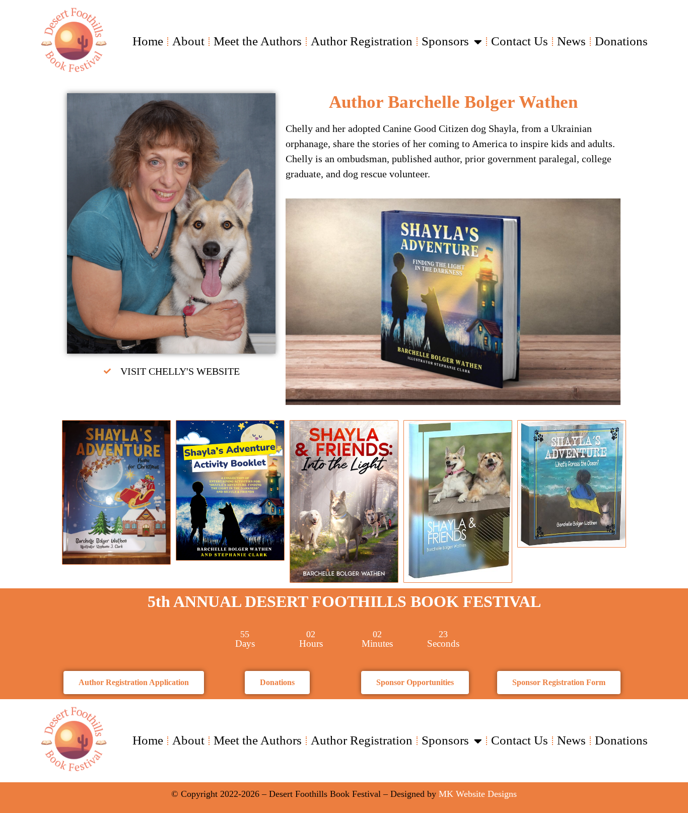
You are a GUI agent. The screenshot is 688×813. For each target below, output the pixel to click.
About (188, 41)
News (571, 41)
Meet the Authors (258, 41)
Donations (621, 41)
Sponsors (445, 41)
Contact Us (519, 41)
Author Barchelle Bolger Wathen (453, 102)
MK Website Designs (478, 794)
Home (147, 41)
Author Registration (361, 41)
